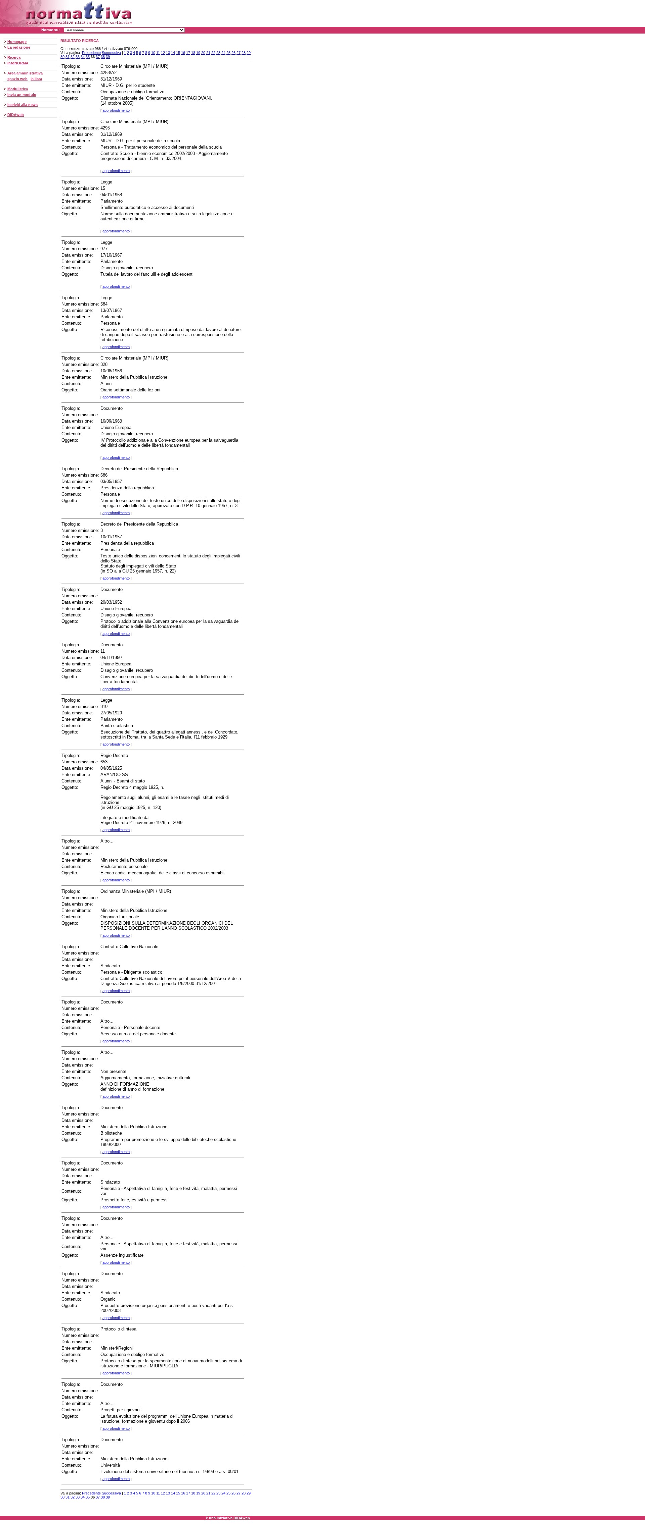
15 (178, 53)
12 (163, 53)
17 (188, 53)
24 (223, 53)
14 (173, 53)
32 (73, 57)
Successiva (111, 53)
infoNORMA (18, 63)
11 (158, 53)
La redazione (18, 47)
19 (198, 53)
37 (98, 57)
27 (238, 53)
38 (103, 57)
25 (228, 53)
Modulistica (17, 89)
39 (108, 57)
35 (88, 57)
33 (78, 57)
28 (244, 53)
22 (213, 53)
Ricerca (13, 57)
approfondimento (116, 110)
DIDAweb (15, 115)
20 (203, 53)
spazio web (17, 79)
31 (68, 57)
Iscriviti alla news (22, 105)
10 (153, 53)
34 (83, 57)
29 (249, 53)
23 (218, 53)
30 (62, 57)
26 (233, 53)
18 (193, 53)
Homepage (17, 42)
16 (183, 53)
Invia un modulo (21, 95)
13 (168, 53)
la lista (36, 79)
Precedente (91, 53)
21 (208, 53)
